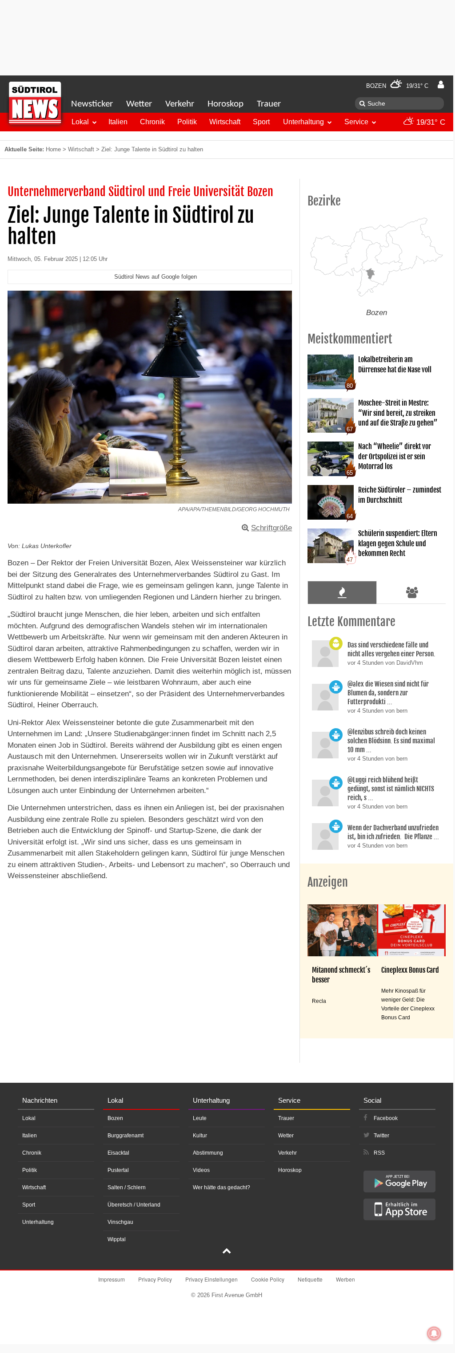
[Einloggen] (441, 85)
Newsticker (92, 104)
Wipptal (117, 1239)
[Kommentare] (341, 592)
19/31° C (429, 122)
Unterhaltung (303, 122)
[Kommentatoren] (412, 592)
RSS (379, 1153)
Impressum (111, 1279)
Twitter (381, 1135)
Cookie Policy (267, 1279)
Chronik (152, 122)
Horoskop (225, 104)
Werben (345, 1279)
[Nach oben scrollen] (226, 1252)
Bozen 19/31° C (397, 86)
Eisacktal (118, 1153)
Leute (200, 1118)
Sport (261, 122)
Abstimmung (208, 1153)
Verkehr (179, 104)
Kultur (200, 1135)
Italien (118, 122)
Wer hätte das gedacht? (221, 1187)
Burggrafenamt (126, 1135)
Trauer (269, 104)
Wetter (139, 104)
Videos (201, 1170)
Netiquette (310, 1279)
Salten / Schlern (127, 1187)
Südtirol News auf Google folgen (155, 276)
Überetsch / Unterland (134, 1205)
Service (356, 122)
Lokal (80, 122)
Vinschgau (120, 1222)
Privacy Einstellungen (211, 1279)
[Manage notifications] (434, 1333)
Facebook (386, 1118)
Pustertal (118, 1170)
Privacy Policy (155, 1279)
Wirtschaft (224, 122)
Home (53, 149)
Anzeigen (327, 882)
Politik (187, 122)
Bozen (115, 1118)
